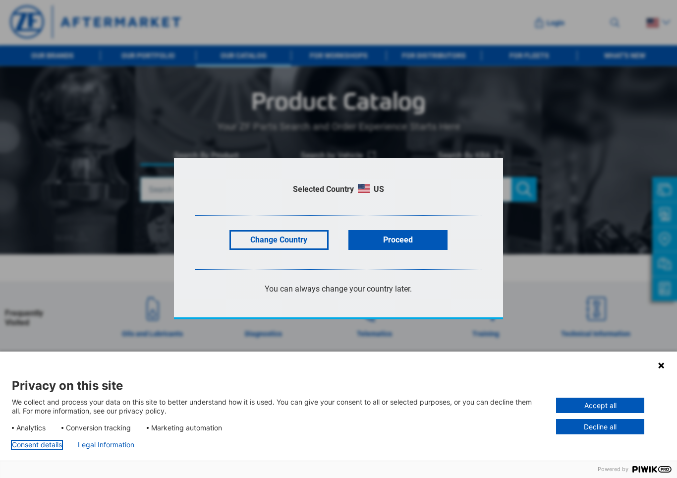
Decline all (600, 426)
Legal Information (106, 445)
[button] (661, 365)
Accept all (600, 405)
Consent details (37, 445)
